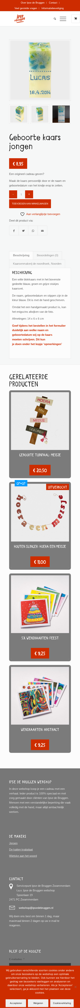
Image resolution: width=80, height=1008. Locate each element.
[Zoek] (53, 18)
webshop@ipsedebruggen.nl (36, 907)
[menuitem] (33, 3)
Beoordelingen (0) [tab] (47, 255)
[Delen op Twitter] (23, 230)
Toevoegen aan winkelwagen (30, 203)
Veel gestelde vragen (26, 8)
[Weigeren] (75, 987)
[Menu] (61, 18)
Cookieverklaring (62, 1003)
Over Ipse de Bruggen (32, 2)
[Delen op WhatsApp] (33, 230)
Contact (53, 2)
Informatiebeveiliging (52, 8)
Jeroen (13, 843)
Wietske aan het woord (23, 855)
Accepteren (16, 1003)
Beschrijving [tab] (21, 255)
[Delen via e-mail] (42, 230)
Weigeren (38, 1003)
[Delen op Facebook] (14, 230)
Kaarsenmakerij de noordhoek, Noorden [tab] (37, 263)
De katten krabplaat (21, 849)
